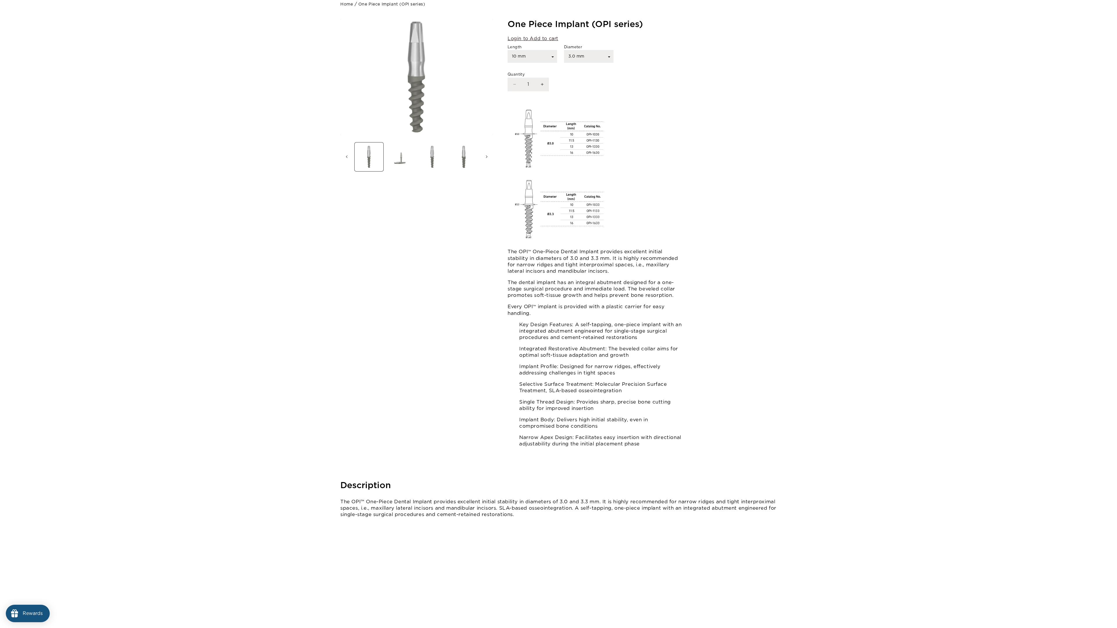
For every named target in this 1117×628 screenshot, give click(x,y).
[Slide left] (346, 156)
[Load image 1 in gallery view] (369, 156)
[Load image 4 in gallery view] (463, 156)
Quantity (516, 74)
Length (515, 47)
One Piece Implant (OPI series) (391, 4)
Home (346, 4)
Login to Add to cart (533, 38)
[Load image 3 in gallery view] (432, 156)
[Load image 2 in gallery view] (400, 156)
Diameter (573, 47)
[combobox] (532, 56)
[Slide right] (486, 156)
